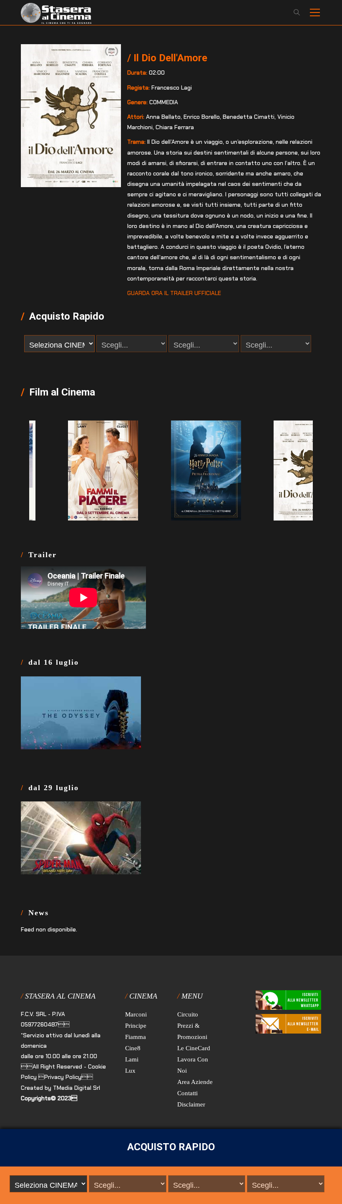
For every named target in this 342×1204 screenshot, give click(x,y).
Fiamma (135, 1037)
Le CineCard (193, 1048)
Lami (131, 1059)
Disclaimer (191, 1104)
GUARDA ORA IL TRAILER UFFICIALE (174, 293)
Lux (130, 1070)
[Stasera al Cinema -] (56, 12)
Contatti (187, 1093)
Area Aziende (195, 1082)
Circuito (187, 1014)
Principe (135, 1025)
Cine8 (133, 1048)
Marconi (136, 1014)
